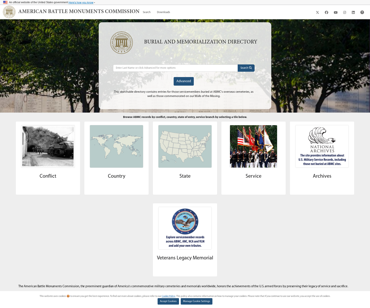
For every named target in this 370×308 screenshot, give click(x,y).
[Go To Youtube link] (336, 12)
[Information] (362, 12)
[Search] (246, 68)
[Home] (9, 12)
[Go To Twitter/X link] (317, 12)
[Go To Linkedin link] (353, 12)
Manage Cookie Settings (196, 301)
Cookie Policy (168, 296)
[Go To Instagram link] (344, 12)
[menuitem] (147, 12)
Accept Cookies (168, 301)
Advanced (183, 81)
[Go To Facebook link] (326, 12)
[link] (79, 12)
